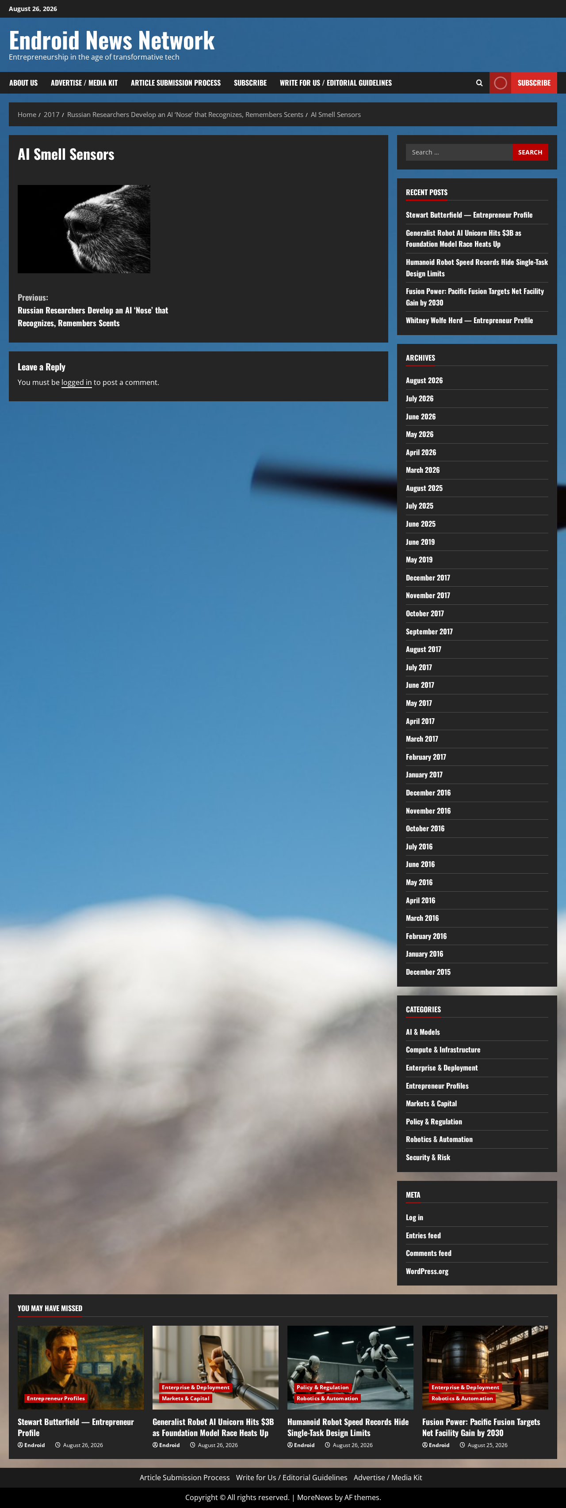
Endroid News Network (112, 39)
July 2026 (420, 398)
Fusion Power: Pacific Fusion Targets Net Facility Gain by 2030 (481, 1427)
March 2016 (422, 917)
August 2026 (424, 380)
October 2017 (425, 613)
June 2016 (420, 864)
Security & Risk (428, 1157)
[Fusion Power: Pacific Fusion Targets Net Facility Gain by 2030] (485, 1368)
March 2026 (423, 469)
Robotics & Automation (439, 1139)
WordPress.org (427, 1271)
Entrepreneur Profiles (437, 1085)
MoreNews (315, 1497)
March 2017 (422, 738)
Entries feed (423, 1235)
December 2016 (428, 792)
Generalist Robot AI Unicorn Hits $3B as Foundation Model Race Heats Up (463, 238)
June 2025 (421, 523)
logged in (76, 382)
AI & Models (423, 1031)
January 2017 (424, 774)
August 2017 (423, 649)
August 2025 (424, 488)
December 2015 (428, 971)
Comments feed (428, 1253)
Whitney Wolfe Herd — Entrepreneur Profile (469, 320)
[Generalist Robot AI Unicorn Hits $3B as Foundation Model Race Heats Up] (216, 1368)
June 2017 (420, 684)
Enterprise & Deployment (442, 1067)
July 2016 (419, 846)
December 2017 (428, 577)
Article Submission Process (176, 82)
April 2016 (421, 900)
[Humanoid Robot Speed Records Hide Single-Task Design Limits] (350, 1368)
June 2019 (420, 541)
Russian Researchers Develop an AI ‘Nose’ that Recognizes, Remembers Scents (93, 309)
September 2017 (429, 631)
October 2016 (425, 828)
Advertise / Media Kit (84, 82)
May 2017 (419, 702)
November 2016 (428, 810)
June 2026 (421, 416)
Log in (414, 1217)
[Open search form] (479, 82)
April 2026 (421, 452)
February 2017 (426, 756)
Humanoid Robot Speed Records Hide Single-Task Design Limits (348, 1427)
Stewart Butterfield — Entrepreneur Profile (469, 214)
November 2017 (428, 595)
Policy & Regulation (434, 1121)
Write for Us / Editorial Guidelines (336, 82)
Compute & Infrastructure (443, 1049)
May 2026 (420, 434)
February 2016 (426, 936)
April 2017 (420, 721)
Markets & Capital (431, 1103)
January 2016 (425, 953)
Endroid (34, 1445)
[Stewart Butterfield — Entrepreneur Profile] (81, 1368)
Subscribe (250, 82)
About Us (23, 82)
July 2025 (419, 505)
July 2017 (419, 667)
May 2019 (419, 559)
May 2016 (419, 882)
